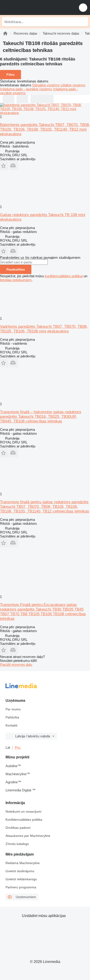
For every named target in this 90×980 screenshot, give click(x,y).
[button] (83, 7)
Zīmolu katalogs (17, 844)
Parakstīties (15, 269)
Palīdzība (12, 717)
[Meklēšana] (83, 21)
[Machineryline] (5, 33)
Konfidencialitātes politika (24, 819)
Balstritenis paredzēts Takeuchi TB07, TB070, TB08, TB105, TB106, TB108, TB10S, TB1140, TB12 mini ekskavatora (45, 129)
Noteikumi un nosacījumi (23, 811)
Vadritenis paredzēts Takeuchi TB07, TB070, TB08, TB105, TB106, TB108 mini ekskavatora (44, 328)
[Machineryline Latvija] (32, 7)
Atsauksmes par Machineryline (28, 836)
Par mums (13, 709)
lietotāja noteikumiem (16, 280)
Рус (18, 747)
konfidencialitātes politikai (64, 276)
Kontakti (11, 725)
